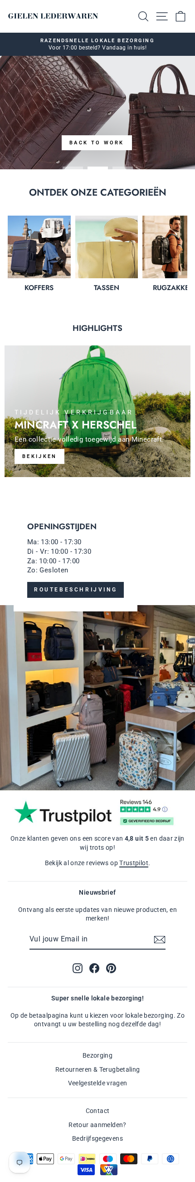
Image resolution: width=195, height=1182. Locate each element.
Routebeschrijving (75, 589)
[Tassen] (106, 247)
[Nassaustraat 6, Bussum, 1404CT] (97, 642)
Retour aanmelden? (97, 1124)
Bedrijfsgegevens (97, 1138)
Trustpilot (133, 863)
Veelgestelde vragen (97, 1083)
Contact (98, 1110)
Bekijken (39, 456)
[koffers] (39, 247)
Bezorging (97, 1055)
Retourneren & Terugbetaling (97, 1069)
